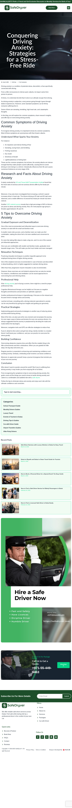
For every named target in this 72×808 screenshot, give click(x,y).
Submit (66, 696)
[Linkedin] (51, 737)
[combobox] (36, 392)
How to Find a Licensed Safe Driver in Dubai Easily (37, 503)
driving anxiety (9, 283)
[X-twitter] (47, 737)
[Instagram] (42, 737)
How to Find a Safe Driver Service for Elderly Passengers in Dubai (42, 488)
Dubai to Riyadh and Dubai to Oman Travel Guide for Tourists (40, 459)
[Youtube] (56, 737)
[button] (68, 7)
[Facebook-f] (37, 737)
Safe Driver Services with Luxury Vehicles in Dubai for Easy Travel (42, 445)
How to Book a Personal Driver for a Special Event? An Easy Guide (42, 474)
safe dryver (36, 377)
